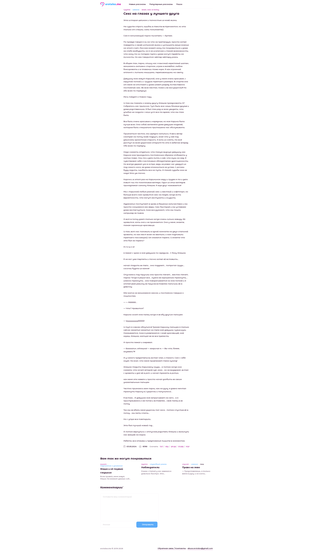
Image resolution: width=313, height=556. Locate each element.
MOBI (181, 446)
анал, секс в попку (150, 10)
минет (103, 464)
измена (136, 10)
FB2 (167, 446)
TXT (161, 446)
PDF (188, 446)
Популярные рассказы (161, 4)
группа (126, 10)
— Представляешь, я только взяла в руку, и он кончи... (196, 472)
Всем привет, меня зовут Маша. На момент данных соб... (115, 477)
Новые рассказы (137, 4)
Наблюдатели (150, 467)
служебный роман (158, 464)
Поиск (179, 4)
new (202, 464)
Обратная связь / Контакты (172, 548)
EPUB (173, 446)
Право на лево (191, 467)
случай (185, 464)
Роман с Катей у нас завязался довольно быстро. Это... (156, 472)
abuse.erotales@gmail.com (200, 548)
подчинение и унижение (111, 466)
